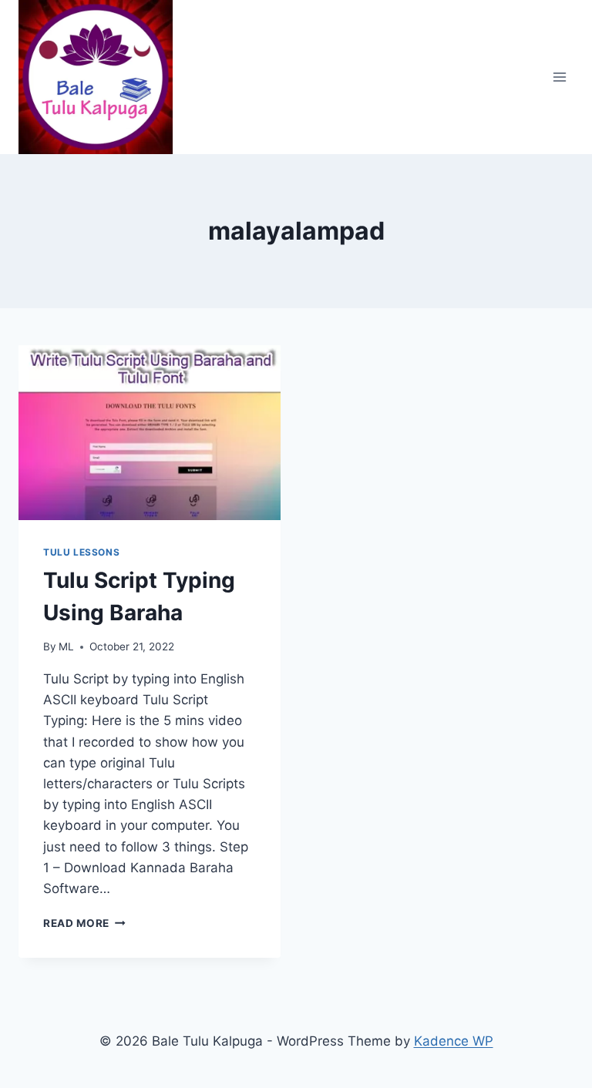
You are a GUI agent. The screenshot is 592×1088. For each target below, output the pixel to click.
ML (66, 646)
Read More (84, 923)
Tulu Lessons (81, 552)
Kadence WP (453, 1041)
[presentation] (149, 432)
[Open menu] (559, 77)
